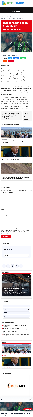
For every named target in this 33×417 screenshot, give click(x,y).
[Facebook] (4, 266)
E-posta (4, 216)
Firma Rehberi (19, 8)
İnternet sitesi (5, 222)
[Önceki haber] (25, 276)
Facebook (16, 58)
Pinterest (11, 61)
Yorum (3, 195)
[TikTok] (21, 266)
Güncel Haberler (8, 8)
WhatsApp (23, 58)
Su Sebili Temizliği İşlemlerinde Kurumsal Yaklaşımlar (15, 332)
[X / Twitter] (8, 266)
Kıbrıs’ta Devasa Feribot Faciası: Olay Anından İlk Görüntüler (14, 326)
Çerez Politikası (16, 11)
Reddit (5, 61)
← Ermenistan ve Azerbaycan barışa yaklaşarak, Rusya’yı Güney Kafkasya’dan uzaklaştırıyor (10, 115)
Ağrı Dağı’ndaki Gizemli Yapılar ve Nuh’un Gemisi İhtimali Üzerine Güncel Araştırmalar (16, 330)
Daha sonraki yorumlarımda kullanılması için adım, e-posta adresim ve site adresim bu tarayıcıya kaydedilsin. (16, 231)
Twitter (10, 58)
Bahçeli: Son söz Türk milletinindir (11, 328)
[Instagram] (12, 266)
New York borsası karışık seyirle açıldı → (26, 116)
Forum (27, 8)
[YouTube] (17, 266)
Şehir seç (6, 252)
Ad (2, 209)
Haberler (3, 16)
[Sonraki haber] (28, 276)
